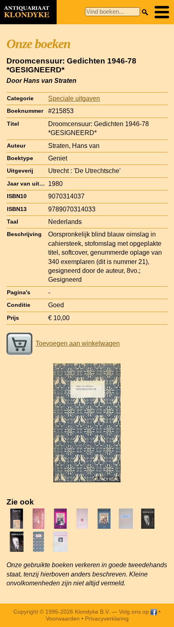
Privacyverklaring (107, 618)
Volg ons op (135, 611)
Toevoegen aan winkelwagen (78, 343)
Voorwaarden (63, 618)
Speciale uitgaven (74, 98)
